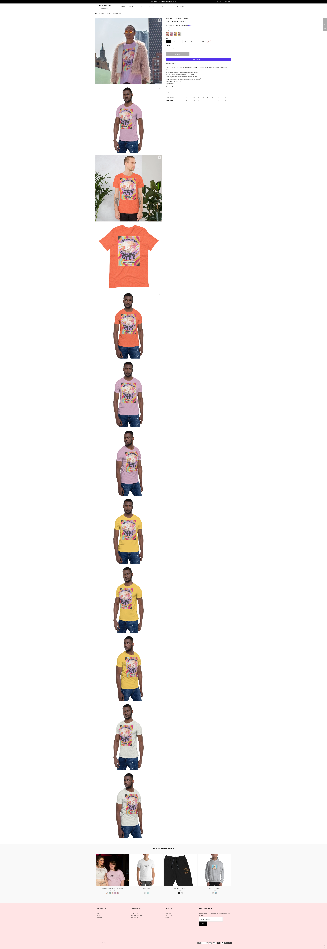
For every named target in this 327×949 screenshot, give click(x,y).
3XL (197, 41)
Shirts (102, 13)
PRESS (98, 915)
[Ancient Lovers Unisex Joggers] (180, 870)
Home (96, 13)
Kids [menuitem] (178, 7)
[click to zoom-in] (159, 20)
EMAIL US (167, 917)
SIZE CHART (99, 917)
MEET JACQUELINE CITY (136, 915)
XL (185, 41)
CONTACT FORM (168, 915)
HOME (98, 913)
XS (208, 41)
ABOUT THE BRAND (135, 913)
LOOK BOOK (134, 919)
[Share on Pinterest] (325, 28)
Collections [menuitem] (135, 7)
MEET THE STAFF (135, 917)
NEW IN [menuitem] (129, 7)
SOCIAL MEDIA (168, 913)
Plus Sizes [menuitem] (162, 7)
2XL (191, 41)
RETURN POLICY (100, 919)
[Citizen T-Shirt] (146, 870)
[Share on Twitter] (325, 24)
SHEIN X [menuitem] (123, 7)
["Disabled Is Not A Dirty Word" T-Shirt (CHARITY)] (112, 870)
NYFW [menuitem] (182, 7)
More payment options (171, 63)
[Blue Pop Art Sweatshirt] (214, 870)
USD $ (220, 2)
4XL (203, 41)
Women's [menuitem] (143, 7)
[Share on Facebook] (325, 20)
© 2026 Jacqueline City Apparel (102, 943)
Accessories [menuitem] (171, 7)
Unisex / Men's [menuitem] (153, 7)
